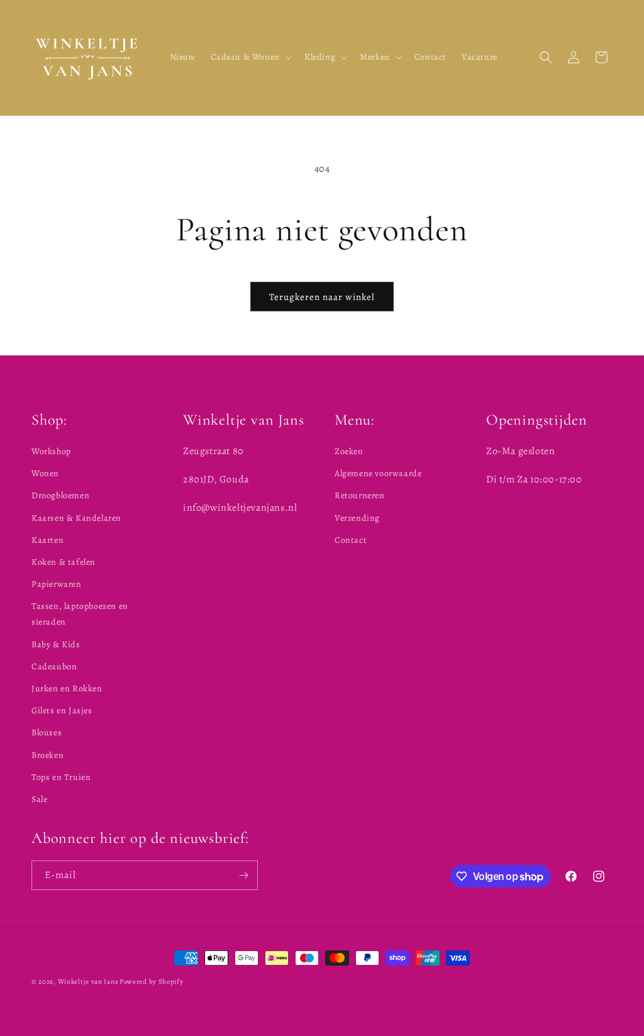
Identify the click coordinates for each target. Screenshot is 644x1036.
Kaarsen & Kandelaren (76, 518)
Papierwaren (56, 584)
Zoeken (349, 451)
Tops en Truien (61, 777)
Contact (351, 540)
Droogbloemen (60, 495)
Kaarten (47, 540)
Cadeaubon (54, 666)
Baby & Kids (55, 644)
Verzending (357, 518)
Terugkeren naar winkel (322, 297)
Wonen (45, 473)
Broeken (47, 755)
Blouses (46, 732)
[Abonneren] (243, 875)
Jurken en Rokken (67, 688)
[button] (250, 57)
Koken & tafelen (63, 562)
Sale (39, 799)
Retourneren (360, 495)
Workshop (51, 451)
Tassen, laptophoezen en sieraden (79, 614)
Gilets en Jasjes (61, 710)
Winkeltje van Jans (88, 981)
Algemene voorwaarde (378, 473)
